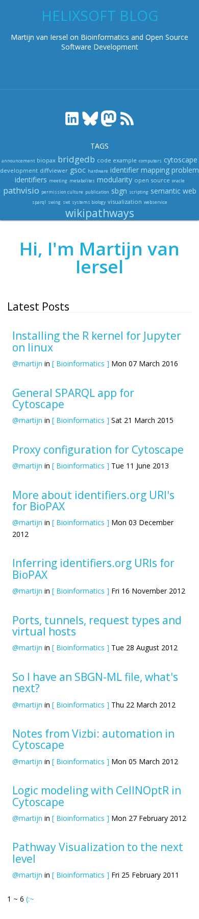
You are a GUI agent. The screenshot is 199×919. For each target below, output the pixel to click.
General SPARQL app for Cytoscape (73, 398)
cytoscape (180, 159)
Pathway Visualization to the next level (97, 852)
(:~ (30, 899)
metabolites (82, 180)
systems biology (89, 202)
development (19, 170)
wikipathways (99, 213)
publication (97, 192)
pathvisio (21, 190)
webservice (155, 202)
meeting (58, 180)
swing (54, 202)
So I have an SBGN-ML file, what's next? (95, 682)
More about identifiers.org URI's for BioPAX (93, 500)
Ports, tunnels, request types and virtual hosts (97, 626)
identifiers (31, 179)
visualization (125, 201)
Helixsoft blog (99, 15)
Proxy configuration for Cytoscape (98, 449)
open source (152, 180)
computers (150, 160)
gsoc (78, 170)
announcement (18, 160)
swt (66, 202)
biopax (46, 160)
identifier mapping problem (154, 170)
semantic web (173, 191)
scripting (138, 192)
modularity (114, 179)
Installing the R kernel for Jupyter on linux (96, 341)
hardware (98, 171)
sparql (39, 202)
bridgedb (76, 159)
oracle (178, 180)
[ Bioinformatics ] (80, 363)
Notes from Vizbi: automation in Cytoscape (93, 739)
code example (117, 160)
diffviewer (54, 170)
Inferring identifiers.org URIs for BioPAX (93, 568)
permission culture (62, 192)
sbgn (119, 191)
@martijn (27, 363)
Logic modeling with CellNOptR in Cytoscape (96, 796)
